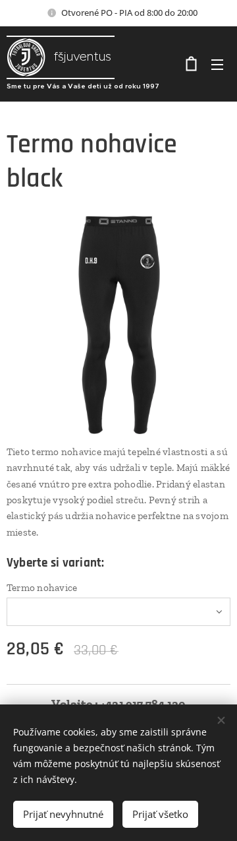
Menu (217, 64)
